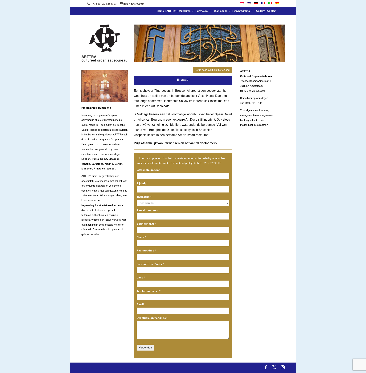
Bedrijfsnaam (146, 223)
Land (141, 277)
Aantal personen (147, 210)
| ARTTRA (170, 11)
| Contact (271, 11)
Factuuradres (146, 250)
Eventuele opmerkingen (152, 317)
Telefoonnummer (148, 291)
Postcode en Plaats (150, 264)
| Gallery (260, 11)
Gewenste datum (148, 169)
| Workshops (220, 11)
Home (160, 11)
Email (141, 304)
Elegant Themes (111, 367)
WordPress (150, 367)
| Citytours (201, 11)
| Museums (183, 11)
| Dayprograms (241, 11)
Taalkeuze (144, 196)
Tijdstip (142, 183)
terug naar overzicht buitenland (213, 69)
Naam (141, 237)
